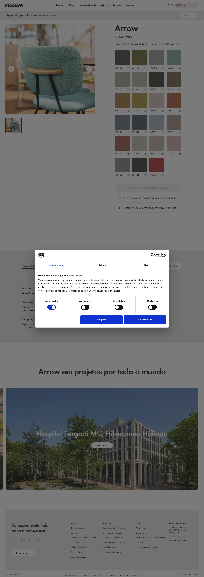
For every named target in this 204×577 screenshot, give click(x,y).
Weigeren (101, 319)
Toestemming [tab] (57, 265)
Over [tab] (146, 265)
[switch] (85, 307)
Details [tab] (102, 265)
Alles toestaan (144, 319)
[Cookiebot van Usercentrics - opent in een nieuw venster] (153, 255)
